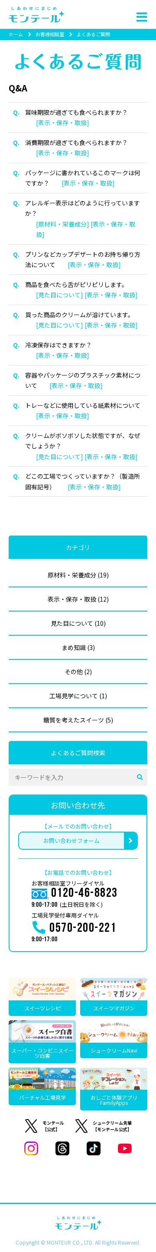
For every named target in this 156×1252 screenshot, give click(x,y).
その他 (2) (78, 671)
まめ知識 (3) (78, 647)
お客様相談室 (50, 34)
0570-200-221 (82, 929)
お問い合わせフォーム (71, 840)
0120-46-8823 (84, 894)
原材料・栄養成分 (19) (78, 575)
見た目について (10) (78, 623)
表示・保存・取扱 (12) (78, 599)
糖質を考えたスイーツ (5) (78, 720)
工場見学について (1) (78, 695)
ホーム (16, 34)
